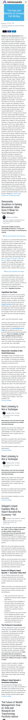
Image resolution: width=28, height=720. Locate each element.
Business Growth (10, 413)
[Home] (12, 2)
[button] (5, 31)
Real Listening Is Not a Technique (11, 415)
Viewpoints (3, 23)
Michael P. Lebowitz (20, 518)
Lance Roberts (14, 217)
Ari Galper (17, 413)
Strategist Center (10, 518)
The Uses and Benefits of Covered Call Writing (13, 25)
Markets (8, 217)
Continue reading (6, 400)
